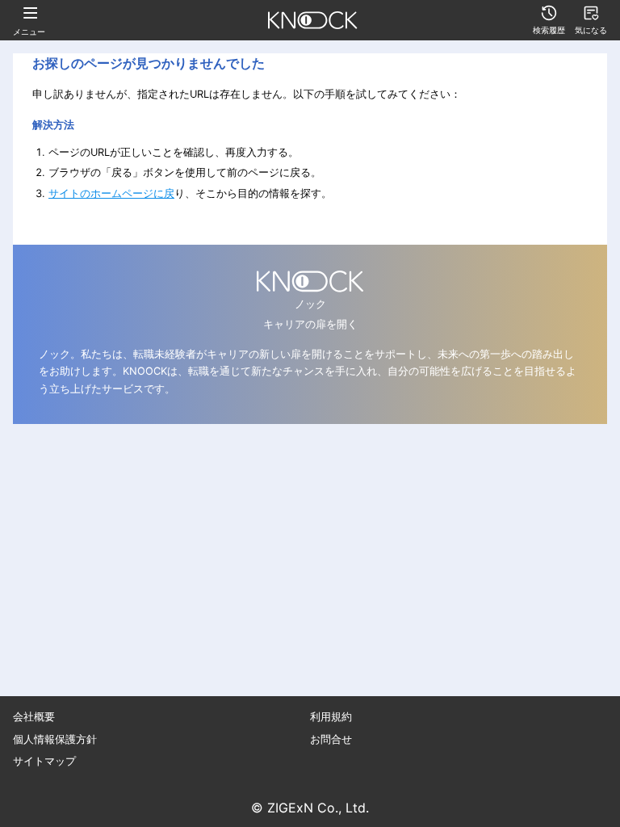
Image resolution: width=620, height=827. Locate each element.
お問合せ (331, 739)
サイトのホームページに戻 (111, 193)
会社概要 (34, 717)
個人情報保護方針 (55, 739)
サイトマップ (44, 761)
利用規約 (331, 717)
